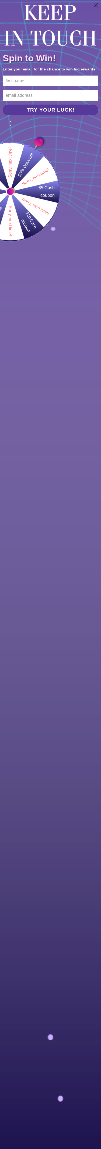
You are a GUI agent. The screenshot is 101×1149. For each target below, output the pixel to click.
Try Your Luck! (51, 110)
